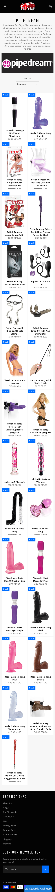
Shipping (7, 839)
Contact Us (8, 816)
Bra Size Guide (10, 812)
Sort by (27, 78)
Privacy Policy (9, 825)
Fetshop (12, 882)
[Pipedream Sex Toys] (27, 72)
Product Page (9, 830)
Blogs (6, 807)
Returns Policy (10, 834)
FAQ (5, 821)
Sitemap (7, 843)
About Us (7, 803)
